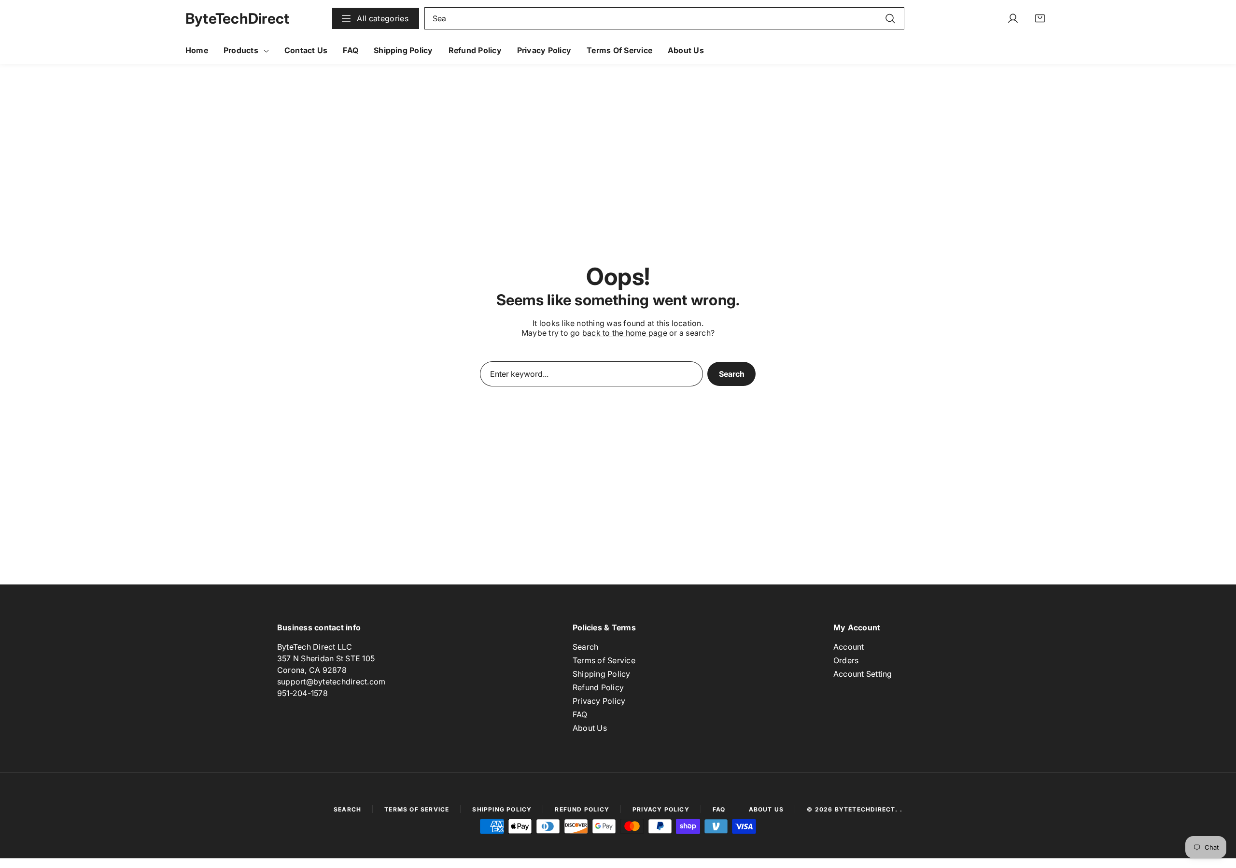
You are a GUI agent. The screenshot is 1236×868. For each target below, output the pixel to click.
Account (848, 647)
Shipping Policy (602, 674)
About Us (590, 728)
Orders (845, 660)
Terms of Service (604, 660)
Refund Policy (598, 687)
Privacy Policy (599, 701)
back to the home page (624, 333)
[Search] (890, 18)
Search (731, 374)
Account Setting (862, 674)
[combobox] (664, 18)
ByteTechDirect (865, 809)
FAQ (580, 714)
